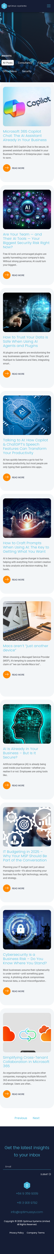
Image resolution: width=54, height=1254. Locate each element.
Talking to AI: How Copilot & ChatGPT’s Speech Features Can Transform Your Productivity (25, 446)
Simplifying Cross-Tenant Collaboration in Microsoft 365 (26, 1061)
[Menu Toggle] (48, 6)
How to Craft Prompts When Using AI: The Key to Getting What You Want (26, 547)
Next (36, 1118)
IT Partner (43, 62)
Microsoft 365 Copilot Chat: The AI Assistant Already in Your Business (25, 135)
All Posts (8, 62)
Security (26, 71)
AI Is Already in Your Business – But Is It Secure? (20, 753)
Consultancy (25, 62)
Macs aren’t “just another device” (25, 648)
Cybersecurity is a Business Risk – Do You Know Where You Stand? (25, 959)
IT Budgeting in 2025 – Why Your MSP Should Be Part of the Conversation (25, 856)
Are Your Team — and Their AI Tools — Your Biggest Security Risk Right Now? (26, 240)
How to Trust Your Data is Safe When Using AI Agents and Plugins (25, 341)
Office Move (10, 71)
